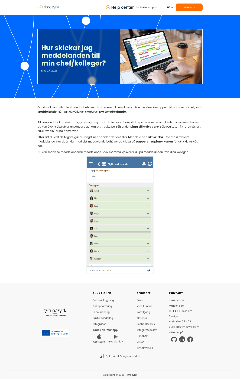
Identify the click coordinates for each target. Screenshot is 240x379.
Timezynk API (145, 347)
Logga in (189, 7)
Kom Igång (143, 312)
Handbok (142, 336)
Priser (140, 300)
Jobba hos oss (146, 324)
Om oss (142, 318)
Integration (99, 324)
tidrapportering (102, 306)
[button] (148, 7)
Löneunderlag (101, 312)
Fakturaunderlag (103, 318)
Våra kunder (144, 306)
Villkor (140, 342)
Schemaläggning (103, 300)
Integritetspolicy (147, 330)
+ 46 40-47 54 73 (180, 321)
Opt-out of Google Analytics (122, 356)
